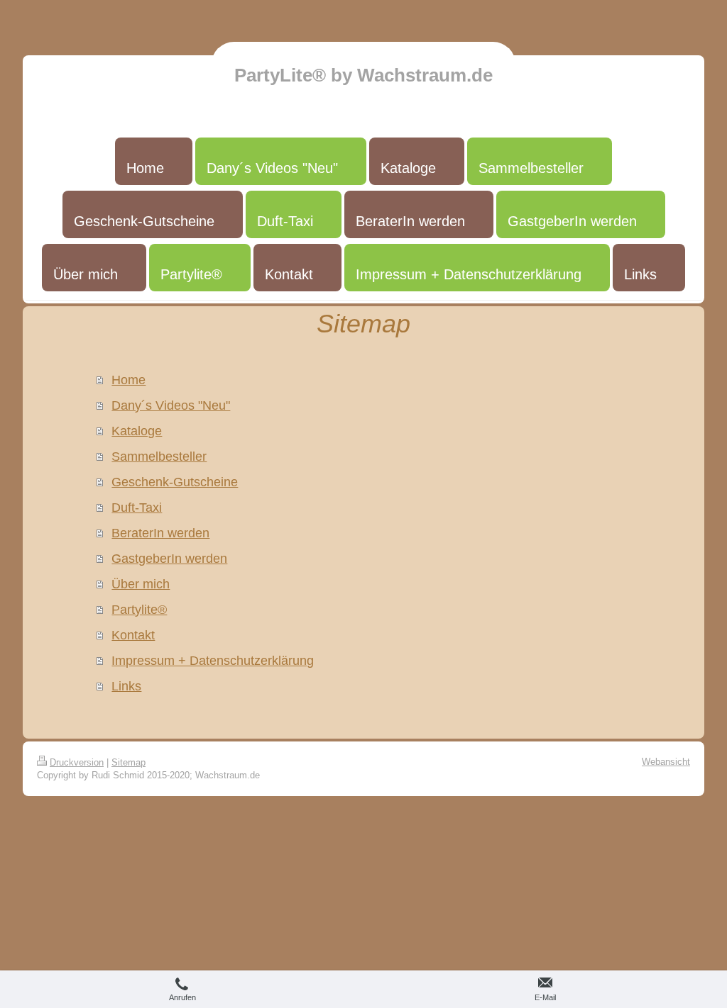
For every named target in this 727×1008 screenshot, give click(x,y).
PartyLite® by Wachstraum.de (363, 75)
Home (128, 380)
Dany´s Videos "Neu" (170, 405)
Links (126, 686)
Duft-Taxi (136, 507)
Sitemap (128, 762)
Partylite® (139, 610)
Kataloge (136, 431)
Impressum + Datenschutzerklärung (212, 661)
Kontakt (133, 635)
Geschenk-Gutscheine (174, 482)
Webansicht (666, 761)
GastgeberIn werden (169, 558)
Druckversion (77, 762)
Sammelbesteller (159, 456)
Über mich (140, 584)
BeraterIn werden (160, 533)
